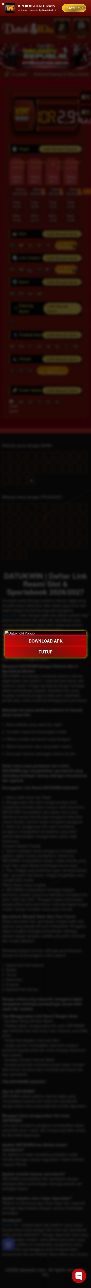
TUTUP (45, 652)
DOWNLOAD (74, 8)
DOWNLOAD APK (45, 641)
